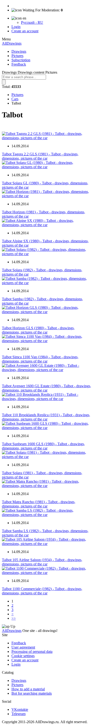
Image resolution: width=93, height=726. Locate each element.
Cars (14, 99)
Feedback (18, 64)
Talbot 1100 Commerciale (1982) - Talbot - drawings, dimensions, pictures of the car (42, 591)
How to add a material (28, 689)
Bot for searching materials (31, 693)
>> (13, 618)
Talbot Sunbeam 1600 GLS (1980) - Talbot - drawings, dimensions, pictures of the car (43, 446)
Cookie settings (23, 656)
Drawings (18, 51)
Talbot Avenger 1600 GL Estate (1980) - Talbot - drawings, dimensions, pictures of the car (46, 388)
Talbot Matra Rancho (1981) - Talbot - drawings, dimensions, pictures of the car (38, 504)
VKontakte (19, 709)
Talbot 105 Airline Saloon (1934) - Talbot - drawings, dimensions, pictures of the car (42, 562)
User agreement (23, 647)
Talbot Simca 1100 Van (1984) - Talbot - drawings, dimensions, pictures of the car (40, 359)
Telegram (18, 714)
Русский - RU (32, 22)
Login (16, 27)
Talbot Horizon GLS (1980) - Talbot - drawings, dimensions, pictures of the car (38, 330)
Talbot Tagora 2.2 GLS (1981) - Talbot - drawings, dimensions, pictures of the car (40, 156)
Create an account (24, 31)
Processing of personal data (31, 652)
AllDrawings (11, 43)
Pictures (17, 56)
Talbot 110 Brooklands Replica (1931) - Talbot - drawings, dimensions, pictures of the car (46, 417)
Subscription (20, 60)
